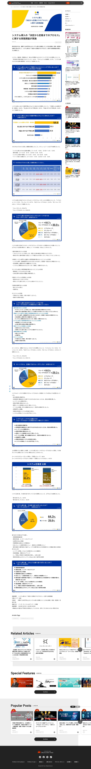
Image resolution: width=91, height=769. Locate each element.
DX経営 (66, 14)
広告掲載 (68, 761)
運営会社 (41, 761)
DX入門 (66, 16)
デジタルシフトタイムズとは (18, 761)
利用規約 (76, 761)
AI (65, 23)
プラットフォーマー (69, 25)
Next (80, 649)
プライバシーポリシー (59, 761)
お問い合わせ (49, 761)
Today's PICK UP (58, 42)
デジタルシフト (15, 618)
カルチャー (67, 18)
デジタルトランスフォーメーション (27, 618)
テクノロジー (67, 20)
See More (45, 692)
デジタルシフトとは (31, 761)
